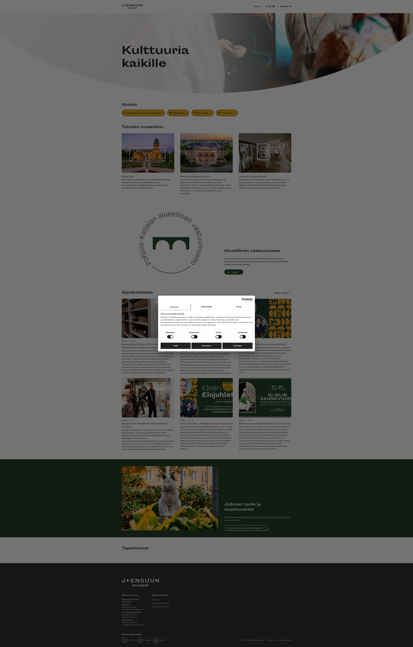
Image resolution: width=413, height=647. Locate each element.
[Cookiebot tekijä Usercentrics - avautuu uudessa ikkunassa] (243, 299)
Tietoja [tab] (238, 307)
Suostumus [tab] (174, 307)
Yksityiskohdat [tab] (206, 307)
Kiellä (175, 346)
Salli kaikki (237, 346)
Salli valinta (206, 346)
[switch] (194, 336)
